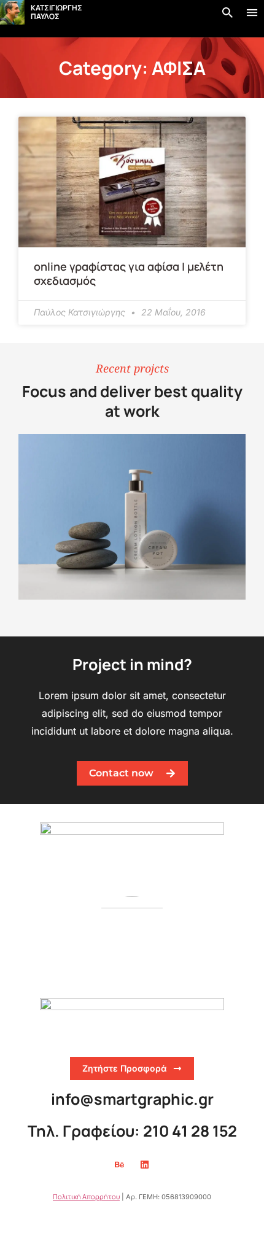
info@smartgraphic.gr (132, 1099)
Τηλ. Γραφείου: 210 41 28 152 (132, 1131)
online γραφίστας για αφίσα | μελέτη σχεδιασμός (128, 273)
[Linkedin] (145, 1165)
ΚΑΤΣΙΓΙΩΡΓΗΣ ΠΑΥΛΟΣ (56, 11)
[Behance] (120, 1165)
